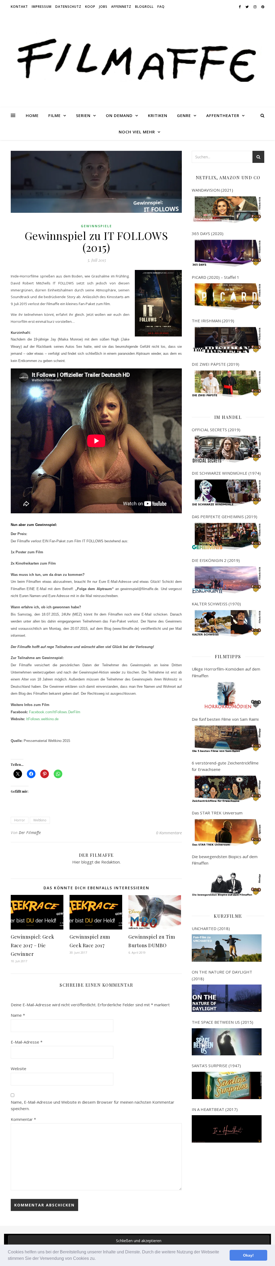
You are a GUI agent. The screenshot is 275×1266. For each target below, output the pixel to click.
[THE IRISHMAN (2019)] (227, 340)
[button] (97, 1259)
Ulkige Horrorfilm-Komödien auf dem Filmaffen (226, 672)
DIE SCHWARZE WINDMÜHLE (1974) (226, 473)
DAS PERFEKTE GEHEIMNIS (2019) (224, 516)
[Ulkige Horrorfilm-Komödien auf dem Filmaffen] (227, 695)
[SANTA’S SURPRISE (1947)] (227, 1085)
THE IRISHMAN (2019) (213, 320)
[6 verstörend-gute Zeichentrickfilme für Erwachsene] (227, 789)
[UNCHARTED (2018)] (227, 948)
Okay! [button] (248, 1255)
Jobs (103, 6)
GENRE (184, 115)
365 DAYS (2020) (207, 233)
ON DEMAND (119, 115)
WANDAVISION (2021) (212, 190)
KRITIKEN (157, 115)
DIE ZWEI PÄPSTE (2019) (215, 364)
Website (18, 1068)
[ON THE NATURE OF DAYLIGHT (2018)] (227, 998)
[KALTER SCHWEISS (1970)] (227, 623)
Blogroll (144, 6)
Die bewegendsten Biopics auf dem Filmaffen (225, 860)
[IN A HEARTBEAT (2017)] (227, 1129)
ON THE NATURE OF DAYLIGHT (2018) (222, 975)
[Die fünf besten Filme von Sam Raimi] (227, 739)
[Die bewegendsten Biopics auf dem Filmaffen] (227, 883)
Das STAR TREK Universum (217, 812)
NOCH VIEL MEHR (137, 131)
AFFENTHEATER (222, 115)
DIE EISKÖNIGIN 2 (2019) (216, 560)
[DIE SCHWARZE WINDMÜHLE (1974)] (227, 493)
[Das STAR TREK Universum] (227, 832)
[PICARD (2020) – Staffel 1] (227, 296)
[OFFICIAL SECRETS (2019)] (227, 449)
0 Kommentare (169, 832)
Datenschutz (68, 6)
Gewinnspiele (96, 226)
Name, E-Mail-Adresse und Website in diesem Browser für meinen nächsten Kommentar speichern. (92, 1105)
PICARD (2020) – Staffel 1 (215, 277)
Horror (19, 820)
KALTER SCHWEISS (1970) (216, 603)
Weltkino (39, 820)
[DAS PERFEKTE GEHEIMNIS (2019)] (227, 536)
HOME (32, 115)
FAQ (161, 6)
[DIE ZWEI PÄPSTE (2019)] (227, 384)
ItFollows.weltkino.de (42, 719)
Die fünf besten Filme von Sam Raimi (225, 719)
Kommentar (23, 1119)
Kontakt (19, 6)
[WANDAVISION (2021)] (227, 210)
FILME (54, 115)
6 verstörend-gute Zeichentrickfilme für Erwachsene (225, 766)
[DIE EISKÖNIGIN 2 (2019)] (227, 580)
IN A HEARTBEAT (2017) (215, 1109)
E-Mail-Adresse (26, 1042)
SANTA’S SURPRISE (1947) (216, 1065)
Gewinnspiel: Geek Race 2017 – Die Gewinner (32, 945)
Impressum (42, 6)
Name (18, 1015)
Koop (90, 6)
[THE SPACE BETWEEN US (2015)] (227, 1042)
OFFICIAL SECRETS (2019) (216, 429)
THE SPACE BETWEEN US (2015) (222, 1022)
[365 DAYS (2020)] (227, 253)
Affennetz (121, 6)
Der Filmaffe (30, 832)
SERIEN (83, 115)
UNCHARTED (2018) (211, 928)
